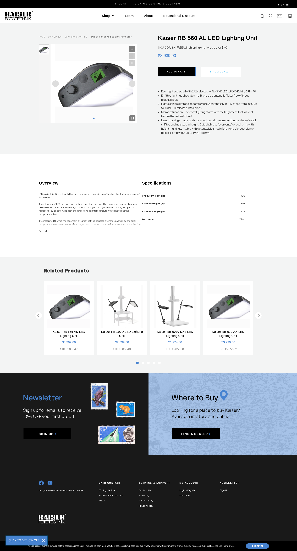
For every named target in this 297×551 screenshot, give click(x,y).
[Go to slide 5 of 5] (38, 315)
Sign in (283, 5)
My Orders (184, 495)
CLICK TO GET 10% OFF (24, 540)
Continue (257, 546)
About (148, 16)
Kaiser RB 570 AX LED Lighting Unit (228, 334)
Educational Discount (179, 16)
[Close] (43, 540)
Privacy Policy (146, 505)
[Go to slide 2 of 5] (258, 315)
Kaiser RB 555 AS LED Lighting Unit (69, 334)
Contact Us (145, 490)
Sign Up (224, 490)
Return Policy (146, 500)
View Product (68, 306)
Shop (106, 16)
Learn (129, 16)
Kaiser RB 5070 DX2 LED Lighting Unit (175, 334)
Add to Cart (176, 72)
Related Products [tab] (66, 270)
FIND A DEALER (220, 72)
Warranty (144, 495)
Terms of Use (228, 546)
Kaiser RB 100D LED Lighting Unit (122, 334)
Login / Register (187, 490)
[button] (47, 433)
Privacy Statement (152, 546)
